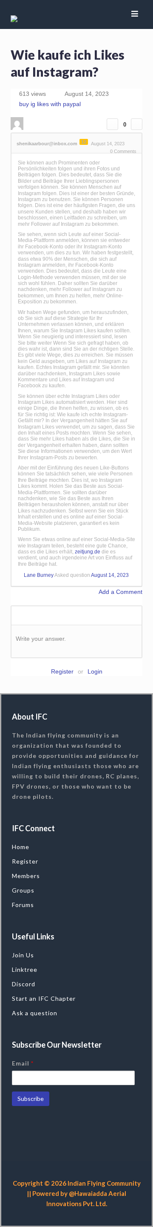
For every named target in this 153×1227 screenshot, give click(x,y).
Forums (23, 904)
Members (26, 875)
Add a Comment (120, 591)
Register (62, 671)
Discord (23, 984)
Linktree (24, 969)
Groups (23, 890)
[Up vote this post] (112, 124)
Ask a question (34, 1013)
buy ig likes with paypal (50, 104)
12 (83, 141)
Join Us (23, 955)
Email (23, 1063)
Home (20, 846)
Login (95, 671)
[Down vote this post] (136, 124)
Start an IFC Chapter (44, 998)
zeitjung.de (87, 552)
